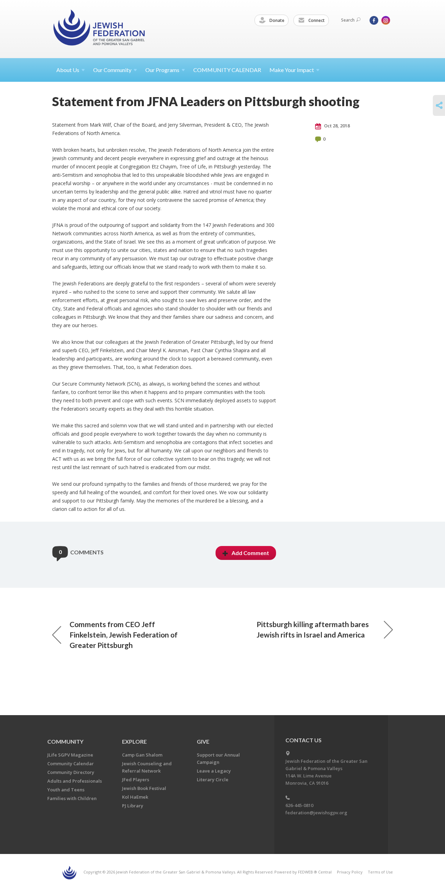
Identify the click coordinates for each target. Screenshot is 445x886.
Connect (316, 20)
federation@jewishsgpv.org (316, 812)
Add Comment (250, 552)
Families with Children (72, 798)
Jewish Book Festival (144, 788)
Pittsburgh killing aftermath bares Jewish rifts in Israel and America (313, 629)
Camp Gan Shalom (142, 755)
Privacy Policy (350, 872)
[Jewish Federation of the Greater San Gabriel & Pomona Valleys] (99, 28)
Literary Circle (212, 779)
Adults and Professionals (74, 781)
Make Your (291, 69)
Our (162, 69)
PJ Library (132, 805)
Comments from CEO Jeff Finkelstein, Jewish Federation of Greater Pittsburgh (124, 634)
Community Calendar (70, 763)
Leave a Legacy (214, 771)
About (67, 69)
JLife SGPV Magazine (70, 755)
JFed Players (135, 779)
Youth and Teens (65, 789)
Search (348, 20)
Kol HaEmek (135, 797)
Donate (276, 20)
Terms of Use (380, 872)
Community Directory (70, 772)
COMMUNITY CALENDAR (227, 69)
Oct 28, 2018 (336, 125)
